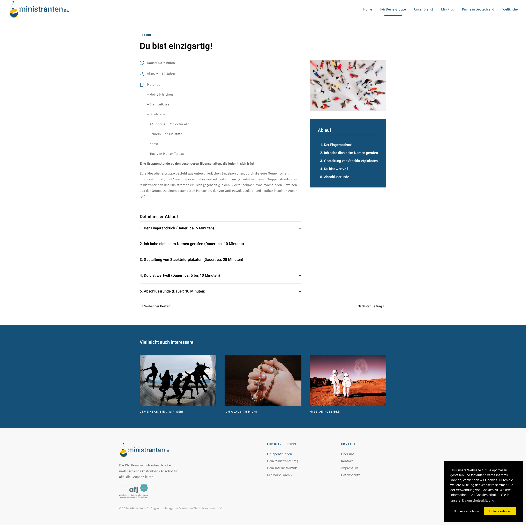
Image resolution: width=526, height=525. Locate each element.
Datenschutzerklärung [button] (478, 500)
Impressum (349, 468)
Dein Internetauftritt (282, 468)
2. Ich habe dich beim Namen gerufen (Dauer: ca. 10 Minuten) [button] (192, 244)
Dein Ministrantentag (282, 461)
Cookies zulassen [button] (500, 511)
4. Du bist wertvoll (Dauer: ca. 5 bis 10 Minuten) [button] (180, 275)
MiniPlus (447, 9)
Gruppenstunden (279, 454)
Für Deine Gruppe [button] (393, 9)
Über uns (347, 454)
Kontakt (347, 461)
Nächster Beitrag (370, 306)
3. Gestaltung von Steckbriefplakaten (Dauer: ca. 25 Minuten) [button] (191, 259)
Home (367, 9)
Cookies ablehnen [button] (466, 511)
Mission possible (325, 412)
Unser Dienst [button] (423, 9)
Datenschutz (350, 475)
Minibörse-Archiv (279, 475)
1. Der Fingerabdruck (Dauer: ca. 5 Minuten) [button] (177, 228)
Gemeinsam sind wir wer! (161, 412)
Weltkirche (510, 9)
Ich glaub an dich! (241, 412)
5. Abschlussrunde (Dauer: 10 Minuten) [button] (172, 291)
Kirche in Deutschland (478, 9)
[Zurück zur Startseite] (39, 9)
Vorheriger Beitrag (157, 306)
